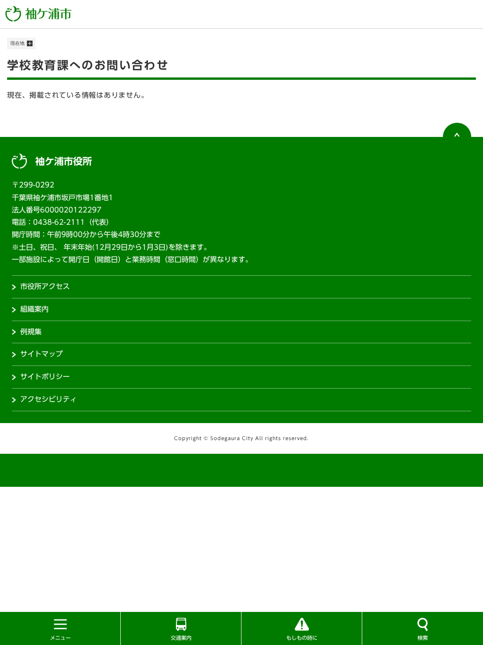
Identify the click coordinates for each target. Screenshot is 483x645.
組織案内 (34, 309)
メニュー (60, 637)
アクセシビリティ (48, 399)
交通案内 (181, 637)
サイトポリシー (45, 376)
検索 (422, 637)
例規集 (31, 331)
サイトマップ (41, 353)
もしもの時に (301, 637)
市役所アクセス (45, 286)
